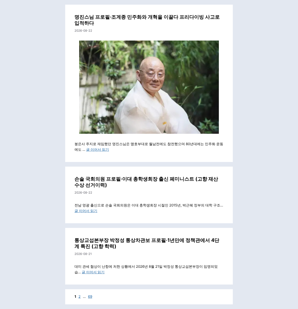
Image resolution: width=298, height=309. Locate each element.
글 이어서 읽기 (97, 149)
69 (90, 296)
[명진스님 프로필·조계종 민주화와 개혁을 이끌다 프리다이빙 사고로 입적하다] (149, 87)
